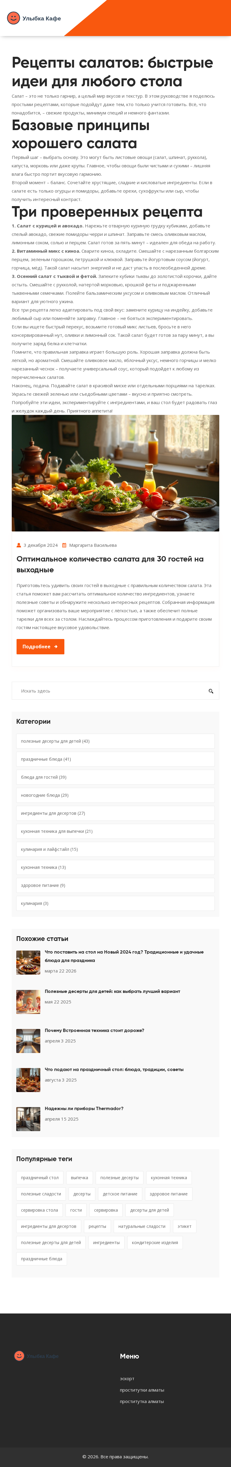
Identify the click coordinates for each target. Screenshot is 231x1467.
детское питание (120, 1194)
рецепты (97, 1226)
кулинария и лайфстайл (49, 849)
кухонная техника (43, 867)
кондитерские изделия (155, 1242)
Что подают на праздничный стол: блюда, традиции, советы (114, 1069)
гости (76, 1210)
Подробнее (37, 646)
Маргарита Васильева (93, 545)
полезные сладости (41, 1194)
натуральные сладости (142, 1226)
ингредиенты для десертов (53, 813)
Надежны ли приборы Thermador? (84, 1108)
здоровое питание (43, 885)
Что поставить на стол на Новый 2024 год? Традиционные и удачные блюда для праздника (124, 956)
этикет (185, 1226)
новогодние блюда (45, 795)
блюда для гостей (43, 777)
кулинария (34, 903)
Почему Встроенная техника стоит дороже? (94, 1030)
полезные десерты (119, 1177)
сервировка (106, 1210)
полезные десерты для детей (55, 741)
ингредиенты (106, 1242)
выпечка (79, 1177)
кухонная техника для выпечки (57, 831)
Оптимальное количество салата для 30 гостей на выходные (110, 564)
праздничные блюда (46, 759)
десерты (82, 1194)
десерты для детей (149, 1210)
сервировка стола (39, 1210)
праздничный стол (40, 1177)
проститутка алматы (142, 1401)
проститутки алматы (142, 1390)
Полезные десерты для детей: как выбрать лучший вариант (112, 991)
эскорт (127, 1378)
